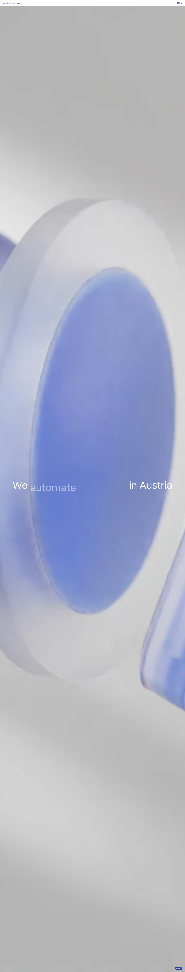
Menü (179, 3)
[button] (178, 968)
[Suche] (174, 3)
